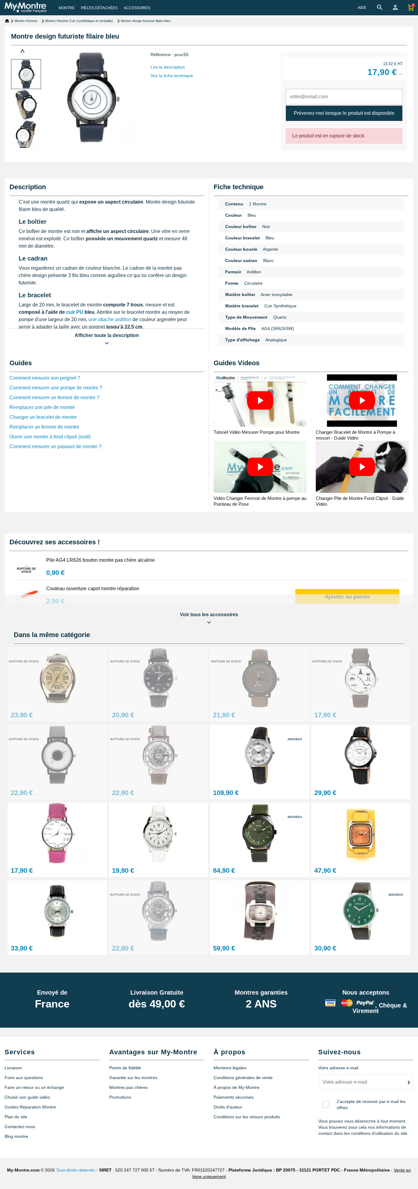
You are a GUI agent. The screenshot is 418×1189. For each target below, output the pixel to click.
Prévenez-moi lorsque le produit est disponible (344, 113)
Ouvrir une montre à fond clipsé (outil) (50, 436)
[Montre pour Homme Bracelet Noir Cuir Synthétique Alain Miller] (361, 755)
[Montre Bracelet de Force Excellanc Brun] (259, 910)
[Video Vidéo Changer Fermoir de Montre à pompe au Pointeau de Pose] (260, 467)
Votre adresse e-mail (338, 1067)
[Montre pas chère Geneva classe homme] (158, 677)
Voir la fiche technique (172, 75)
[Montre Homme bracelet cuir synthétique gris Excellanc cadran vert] (361, 910)
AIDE (362, 8)
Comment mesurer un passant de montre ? (55, 446)
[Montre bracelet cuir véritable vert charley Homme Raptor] (259, 832)
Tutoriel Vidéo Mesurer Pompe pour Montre (257, 432)
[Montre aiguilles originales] (57, 755)
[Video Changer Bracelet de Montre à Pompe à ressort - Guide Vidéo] (362, 400)
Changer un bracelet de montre (43, 417)
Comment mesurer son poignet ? (44, 378)
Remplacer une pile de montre (42, 407)
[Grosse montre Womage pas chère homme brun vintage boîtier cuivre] (57, 677)
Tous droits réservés (75, 1170)
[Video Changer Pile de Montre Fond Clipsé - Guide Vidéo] (362, 467)
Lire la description (168, 67)
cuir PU (74, 312)
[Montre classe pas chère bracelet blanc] (158, 832)
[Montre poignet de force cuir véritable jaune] (361, 832)
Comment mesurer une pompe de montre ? (55, 387)
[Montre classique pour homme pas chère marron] (259, 677)
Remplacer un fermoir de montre (44, 426)
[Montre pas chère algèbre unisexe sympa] (57, 832)
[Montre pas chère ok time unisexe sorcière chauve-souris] (361, 677)
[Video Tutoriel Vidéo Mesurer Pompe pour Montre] (260, 400)
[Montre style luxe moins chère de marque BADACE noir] (57, 910)
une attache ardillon (109, 319)
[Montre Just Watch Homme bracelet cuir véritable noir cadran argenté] (259, 755)
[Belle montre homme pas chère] (158, 910)
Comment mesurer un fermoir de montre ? (54, 397)
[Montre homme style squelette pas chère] (158, 755)
